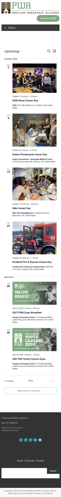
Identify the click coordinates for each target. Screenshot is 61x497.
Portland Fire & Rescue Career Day (32, 262)
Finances (29, 460)
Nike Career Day (21, 208)
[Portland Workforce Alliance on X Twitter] (21, 440)
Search (53, 471)
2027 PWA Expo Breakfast (27, 312)
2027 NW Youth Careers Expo (29, 359)
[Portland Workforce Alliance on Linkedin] (35, 440)
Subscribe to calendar (29, 390)
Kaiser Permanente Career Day (29, 154)
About (20, 460)
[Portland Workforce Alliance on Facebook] (26, 440)
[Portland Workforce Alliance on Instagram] (30, 440)
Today (30, 380)
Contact (40, 460)
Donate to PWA (48, 18)
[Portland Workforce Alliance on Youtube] (40, 440)
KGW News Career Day (25, 100)
